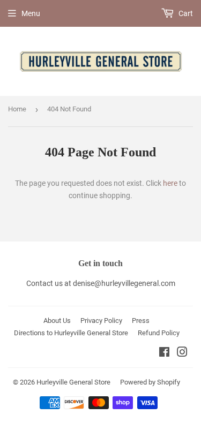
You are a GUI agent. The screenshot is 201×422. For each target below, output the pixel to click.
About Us (57, 320)
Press (141, 320)
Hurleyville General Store (73, 382)
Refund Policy (159, 333)
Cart (185, 13)
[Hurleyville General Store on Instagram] (182, 353)
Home (17, 109)
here (170, 183)
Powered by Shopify (150, 382)
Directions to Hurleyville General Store (71, 333)
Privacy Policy (101, 320)
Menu (30, 13)
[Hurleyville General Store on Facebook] (164, 353)
